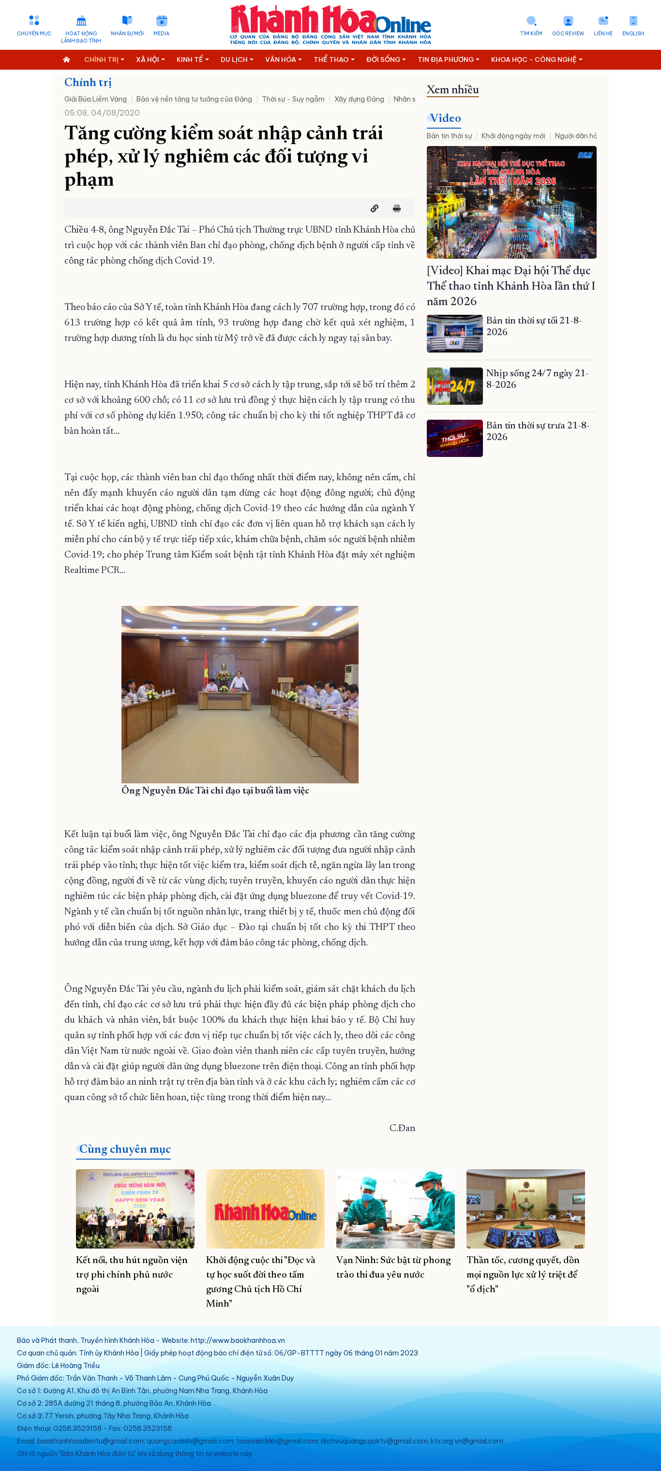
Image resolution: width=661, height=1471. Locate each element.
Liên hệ (603, 33)
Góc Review (568, 33)
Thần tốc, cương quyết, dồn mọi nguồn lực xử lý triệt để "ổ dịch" (523, 1275)
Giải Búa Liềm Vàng (95, 99)
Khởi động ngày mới (513, 136)
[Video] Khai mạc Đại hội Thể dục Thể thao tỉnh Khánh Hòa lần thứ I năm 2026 (511, 286)
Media (161, 33)
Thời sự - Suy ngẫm (293, 99)
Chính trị (88, 83)
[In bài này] (394, 208)
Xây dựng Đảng (359, 99)
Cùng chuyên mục (125, 1150)
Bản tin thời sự (449, 136)
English (633, 33)
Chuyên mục (34, 33)
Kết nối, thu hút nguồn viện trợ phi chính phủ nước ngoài (132, 1275)
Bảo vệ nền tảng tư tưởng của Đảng (194, 99)
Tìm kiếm (531, 33)
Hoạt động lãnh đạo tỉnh (81, 37)
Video (445, 119)
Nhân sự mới (127, 33)
